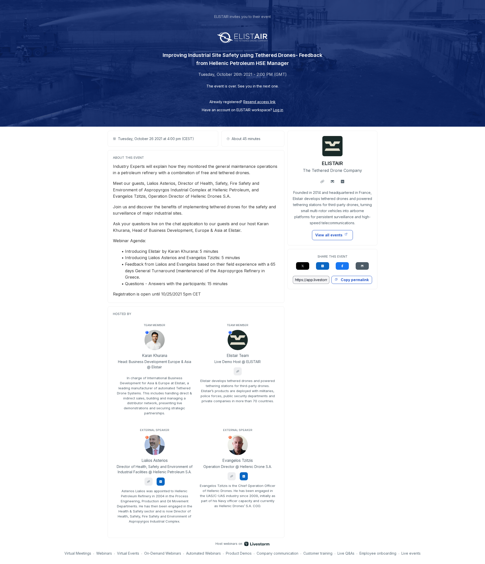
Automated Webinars (203, 553)
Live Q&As (345, 553)
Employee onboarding (378, 553)
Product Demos (239, 553)
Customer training (317, 553)
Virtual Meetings (77, 553)
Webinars (104, 553)
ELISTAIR (332, 163)
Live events (411, 553)
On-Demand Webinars (162, 553)
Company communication (277, 553)
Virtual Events (128, 553)
